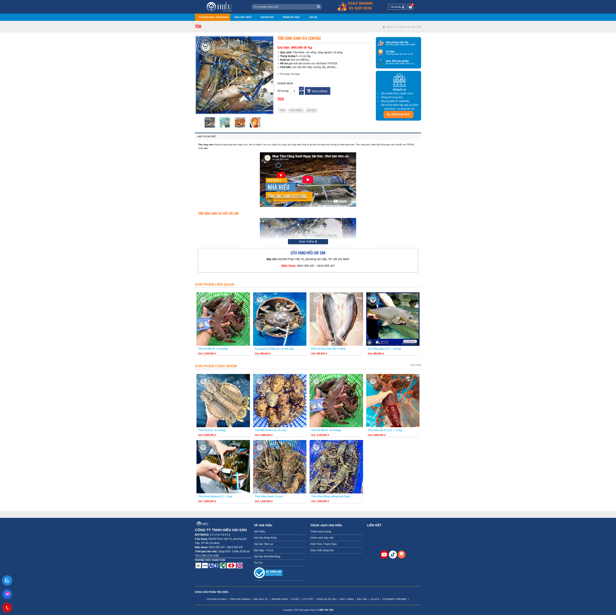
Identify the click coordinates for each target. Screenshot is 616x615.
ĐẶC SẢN (362, 599)
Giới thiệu (259, 531)
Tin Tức (258, 562)
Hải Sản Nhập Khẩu (265, 537)
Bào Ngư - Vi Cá (263, 550)
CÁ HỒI (295, 599)
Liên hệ (313, 17)
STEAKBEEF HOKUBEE (394, 599)
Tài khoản (396, 7)
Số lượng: (283, 90)
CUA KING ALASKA (216, 599)
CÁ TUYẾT (307, 599)
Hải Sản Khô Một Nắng (267, 556)
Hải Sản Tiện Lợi (263, 544)
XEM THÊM (307, 241)
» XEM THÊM (415, 365)
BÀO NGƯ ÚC (261, 599)
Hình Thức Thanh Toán (323, 544)
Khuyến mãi (267, 17)
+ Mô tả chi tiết (206, 136)
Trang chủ (392, 27)
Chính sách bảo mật (321, 537)
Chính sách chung (320, 531)
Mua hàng (319, 91)
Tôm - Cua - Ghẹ (407, 27)
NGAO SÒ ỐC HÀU (327, 599)
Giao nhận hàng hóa (322, 550)
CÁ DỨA (374, 599)
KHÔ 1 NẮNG (347, 599)
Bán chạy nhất (243, 17)
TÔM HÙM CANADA (240, 599)
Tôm (419, 27)
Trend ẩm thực (291, 17)
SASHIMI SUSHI (279, 599)
